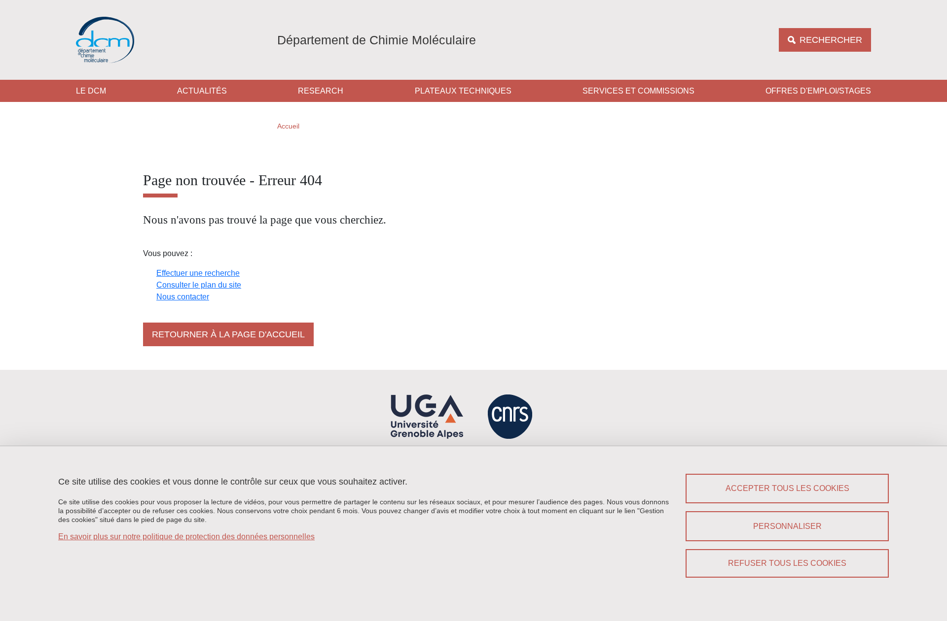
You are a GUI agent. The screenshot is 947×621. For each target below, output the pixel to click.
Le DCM (91, 91)
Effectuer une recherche (198, 273)
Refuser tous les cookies (787, 563)
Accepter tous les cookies (787, 488)
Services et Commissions (638, 91)
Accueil (288, 126)
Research (320, 91)
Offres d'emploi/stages (818, 91)
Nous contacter (182, 297)
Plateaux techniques (463, 91)
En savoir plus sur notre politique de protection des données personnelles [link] (186, 536)
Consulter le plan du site (198, 285)
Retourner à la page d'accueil (228, 334)
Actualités (202, 91)
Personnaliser (787, 526)
